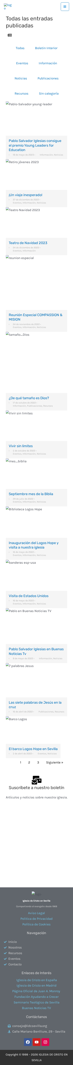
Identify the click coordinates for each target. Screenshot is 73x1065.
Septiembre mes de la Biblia (31, 494)
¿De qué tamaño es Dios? (29, 398)
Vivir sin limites (21, 446)
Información (48, 63)
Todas (20, 48)
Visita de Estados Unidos (28, 596)
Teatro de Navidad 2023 (28, 243)
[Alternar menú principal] (65, 6)
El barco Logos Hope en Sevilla (33, 749)
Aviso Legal (36, 913)
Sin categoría (49, 93)
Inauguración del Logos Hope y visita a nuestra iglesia (34, 545)
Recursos (21, 93)
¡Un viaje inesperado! (25, 195)
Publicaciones (48, 78)
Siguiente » (54, 762)
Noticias (21, 78)
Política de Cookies (36, 924)
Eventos (22, 63)
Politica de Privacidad (36, 919)
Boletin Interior (46, 48)
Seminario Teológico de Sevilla (36, 1002)
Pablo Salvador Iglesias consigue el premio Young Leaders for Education (35, 145)
